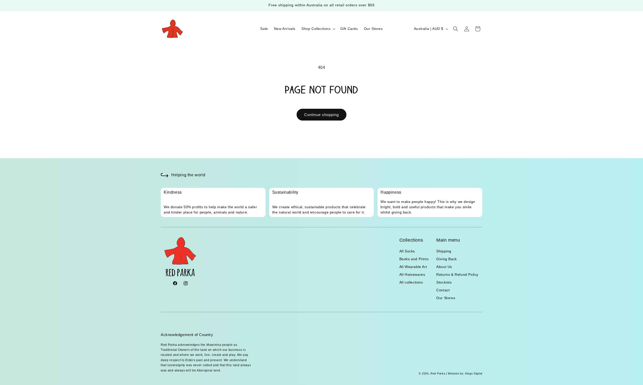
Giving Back (446, 259)
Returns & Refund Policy (457, 274)
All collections (411, 282)
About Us (444, 267)
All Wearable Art (413, 267)
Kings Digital (473, 373)
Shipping (443, 251)
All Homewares (412, 274)
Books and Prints (414, 259)
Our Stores (445, 298)
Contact (443, 290)
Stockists (444, 282)
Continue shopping (321, 115)
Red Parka (438, 373)
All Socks (407, 251)
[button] (317, 28)
